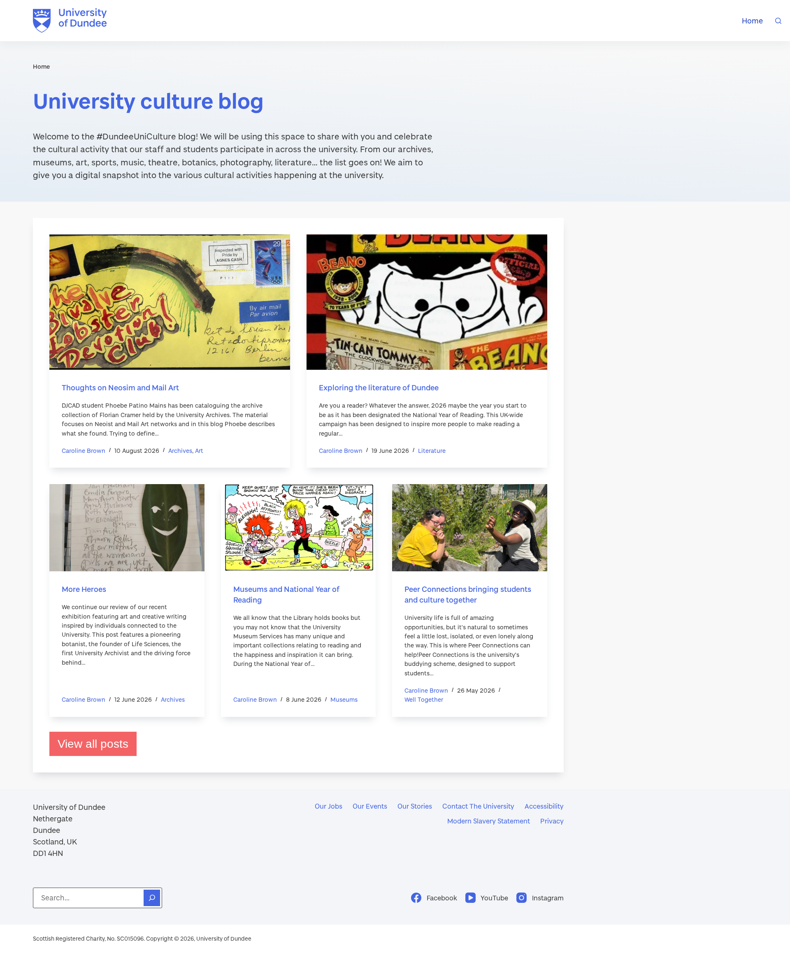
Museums (344, 699)
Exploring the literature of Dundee (379, 387)
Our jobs (328, 806)
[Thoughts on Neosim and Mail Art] (169, 302)
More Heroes (84, 589)
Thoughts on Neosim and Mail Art (120, 387)
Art (199, 450)
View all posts (93, 743)
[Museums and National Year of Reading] (298, 527)
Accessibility (544, 806)
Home (752, 21)
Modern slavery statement (488, 820)
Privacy (552, 820)
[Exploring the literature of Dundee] (427, 302)
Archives (180, 450)
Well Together (423, 699)
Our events (370, 806)
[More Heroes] (126, 527)
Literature (432, 450)
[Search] (778, 21)
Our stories (414, 806)
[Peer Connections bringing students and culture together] (469, 527)
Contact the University (478, 806)
